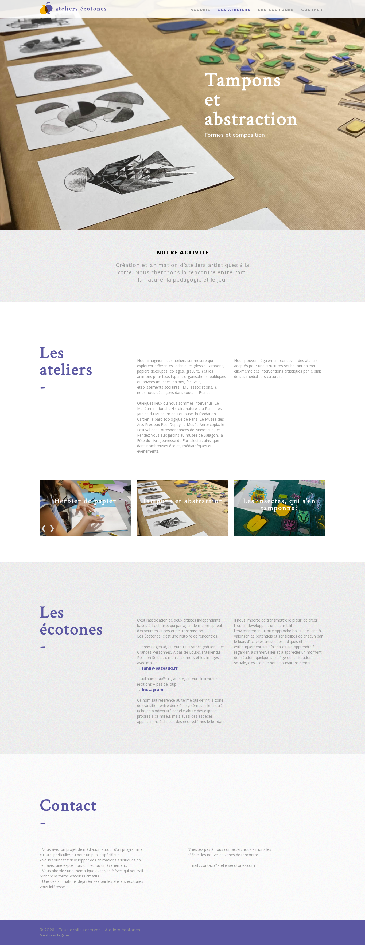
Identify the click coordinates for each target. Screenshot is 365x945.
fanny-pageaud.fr (160, 668)
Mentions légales (55, 935)
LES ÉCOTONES (276, 9)
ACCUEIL (201, 9)
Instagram (152, 689)
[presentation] (44, 527)
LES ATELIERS (234, 9)
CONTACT (312, 9)
